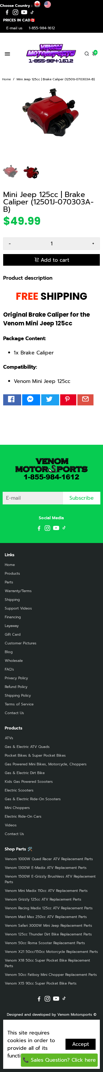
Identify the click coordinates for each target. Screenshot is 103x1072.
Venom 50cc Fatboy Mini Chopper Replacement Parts (51, 974)
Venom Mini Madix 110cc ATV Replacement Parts (46, 890)
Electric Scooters (19, 790)
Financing (13, 617)
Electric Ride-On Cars (23, 816)
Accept (80, 1044)
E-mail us (14, 28)
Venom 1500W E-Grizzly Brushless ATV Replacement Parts (50, 879)
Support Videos (18, 608)
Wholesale (14, 660)
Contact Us (14, 713)
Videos (11, 825)
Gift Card (13, 634)
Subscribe (81, 498)
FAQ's (9, 669)
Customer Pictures (20, 643)
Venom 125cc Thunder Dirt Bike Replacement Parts (48, 934)
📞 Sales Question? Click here (59, 1060)
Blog (9, 652)
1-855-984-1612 (42, 28)
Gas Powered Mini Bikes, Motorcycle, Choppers (46, 764)
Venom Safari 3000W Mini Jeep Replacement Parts (48, 925)
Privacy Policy (16, 678)
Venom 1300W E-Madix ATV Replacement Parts (46, 867)
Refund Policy (16, 687)
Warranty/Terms (18, 591)
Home (6, 79)
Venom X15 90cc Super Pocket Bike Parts (41, 983)
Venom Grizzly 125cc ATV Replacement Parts (43, 899)
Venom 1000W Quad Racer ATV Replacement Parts (49, 859)
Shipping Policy (18, 695)
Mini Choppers (17, 808)
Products (12, 573)
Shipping (12, 599)
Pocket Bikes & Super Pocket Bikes (35, 755)
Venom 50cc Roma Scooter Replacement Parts (45, 943)
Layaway (12, 626)
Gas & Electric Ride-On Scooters (33, 799)
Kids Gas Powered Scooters (29, 781)
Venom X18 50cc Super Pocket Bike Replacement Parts (47, 963)
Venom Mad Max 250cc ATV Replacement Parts (46, 917)
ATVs (9, 738)
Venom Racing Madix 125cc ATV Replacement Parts (49, 908)
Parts (9, 582)
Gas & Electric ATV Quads (27, 747)
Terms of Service (19, 704)
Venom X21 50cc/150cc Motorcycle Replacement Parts (51, 951)
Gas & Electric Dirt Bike (25, 773)
